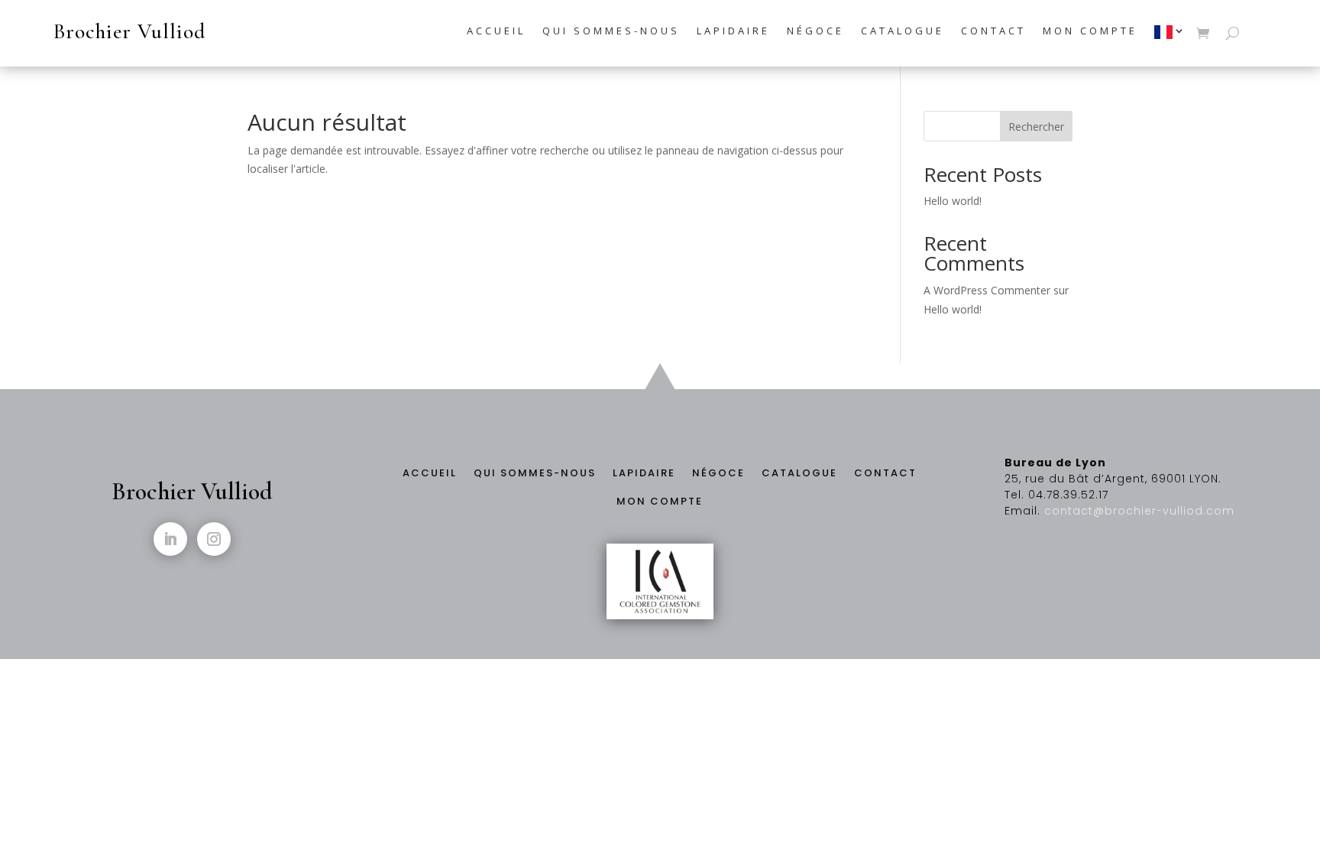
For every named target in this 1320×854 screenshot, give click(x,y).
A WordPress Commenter (987, 290)
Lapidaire (733, 31)
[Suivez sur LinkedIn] (170, 539)
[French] (1171, 36)
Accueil (496, 31)
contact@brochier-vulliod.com (1139, 510)
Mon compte (1090, 31)
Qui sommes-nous (611, 31)
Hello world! (953, 200)
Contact (993, 31)
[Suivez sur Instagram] (214, 539)
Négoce (815, 31)
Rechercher (1036, 126)
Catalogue (902, 31)
